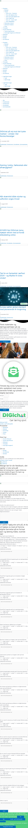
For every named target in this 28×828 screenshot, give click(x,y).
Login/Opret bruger (7, 76)
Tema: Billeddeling (10, 21)
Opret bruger (7, 79)
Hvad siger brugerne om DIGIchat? (12, 32)
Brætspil (6, 10)
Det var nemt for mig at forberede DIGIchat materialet (12, 753)
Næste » (6, 319)
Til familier (5, 28)
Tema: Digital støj (10, 18)
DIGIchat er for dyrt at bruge (11, 510)
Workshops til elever (9, 23)
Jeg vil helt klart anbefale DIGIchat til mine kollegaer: (12, 785)
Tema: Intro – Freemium (11, 13)
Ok (20, 816)
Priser (5, 26)
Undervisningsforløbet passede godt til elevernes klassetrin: (13, 671)
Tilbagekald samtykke (8, 826)
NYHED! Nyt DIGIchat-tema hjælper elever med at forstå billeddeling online (12, 232)
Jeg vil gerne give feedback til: (7, 536)
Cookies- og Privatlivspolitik (6, 423)
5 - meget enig (4, 564)
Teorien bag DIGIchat (9, 31)
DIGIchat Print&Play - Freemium (8, 537)
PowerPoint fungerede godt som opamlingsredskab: (12, 609)
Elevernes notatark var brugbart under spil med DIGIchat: (13, 639)
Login (5, 78)
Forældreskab (6, 102)
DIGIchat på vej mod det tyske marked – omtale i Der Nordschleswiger (13, 133)
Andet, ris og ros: (4, 800)
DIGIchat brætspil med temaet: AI (14, 542)
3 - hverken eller (19, 562)
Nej (3, 819)
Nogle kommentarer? (5, 511)
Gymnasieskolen (6, 106)
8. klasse (14, 545)
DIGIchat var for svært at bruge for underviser (12, 506)
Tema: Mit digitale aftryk (11, 15)
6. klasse (3, 545)
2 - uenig (12, 562)
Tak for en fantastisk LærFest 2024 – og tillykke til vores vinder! (12, 275)
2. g (26, 545)
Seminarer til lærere (9, 24)
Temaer (6, 11)
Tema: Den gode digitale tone (12, 16)
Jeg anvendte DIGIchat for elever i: (8, 544)
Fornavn (2, 395)
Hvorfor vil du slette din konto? (7, 505)
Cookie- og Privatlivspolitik (16, 819)
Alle (4, 100)
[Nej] (3, 821)
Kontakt (4, 37)
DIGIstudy (5, 34)
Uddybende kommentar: (5, 549)
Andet (20, 510)
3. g (2, 547)
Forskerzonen (6, 103)
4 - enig (25, 562)
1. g (23, 545)
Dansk (5, 461)
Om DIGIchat (6, 39)
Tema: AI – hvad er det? (11, 19)
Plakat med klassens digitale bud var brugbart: (10, 624)
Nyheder (5, 36)
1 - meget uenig (4, 562)
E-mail (1, 399)
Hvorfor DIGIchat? (7, 29)
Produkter (5, 8)
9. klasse (19, 545)
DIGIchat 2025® (3, 422)
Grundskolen (6, 105)
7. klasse (9, 545)
